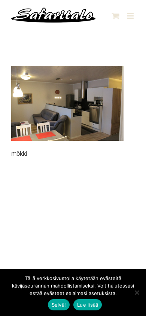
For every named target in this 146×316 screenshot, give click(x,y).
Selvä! (59, 305)
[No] (136, 292)
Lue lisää (87, 305)
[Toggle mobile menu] (131, 16)
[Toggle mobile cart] (115, 16)
